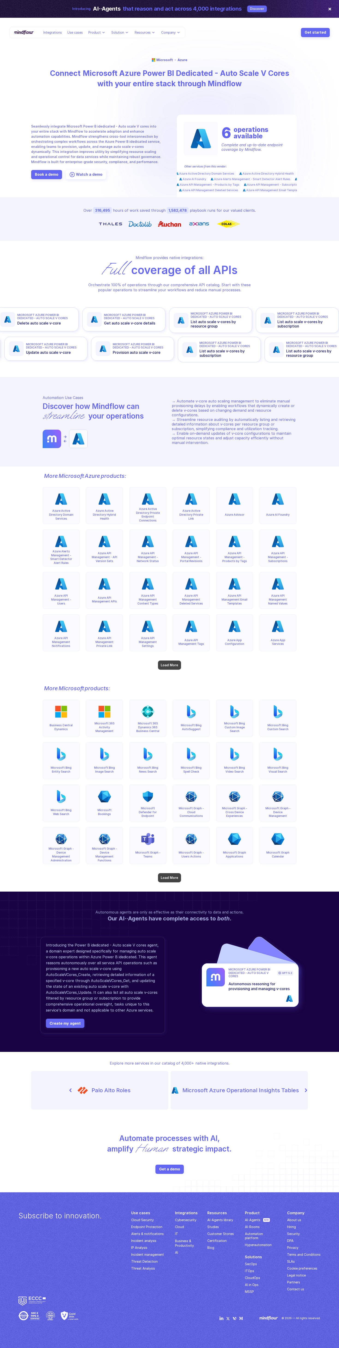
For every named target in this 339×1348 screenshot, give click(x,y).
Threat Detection (144, 1261)
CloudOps (252, 1278)
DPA (290, 1241)
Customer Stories (220, 1234)
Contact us (295, 1289)
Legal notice (296, 1275)
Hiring (291, 1227)
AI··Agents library (220, 1220)
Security (293, 1234)
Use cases (75, 32)
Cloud (179, 1227)
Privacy (292, 1248)
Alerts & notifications (147, 1234)
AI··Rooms (252, 1227)
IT (176, 1234)
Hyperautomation (258, 1245)
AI (176, 1252)
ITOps (249, 1271)
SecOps (251, 1264)
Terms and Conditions (304, 1254)
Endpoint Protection (146, 1227)
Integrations (52, 32)
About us (294, 1220)
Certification (217, 1241)
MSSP (249, 1292)
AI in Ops (252, 1285)
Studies (213, 1227)
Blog (210, 1248)
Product (94, 32)
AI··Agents (252, 1220)
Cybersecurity (185, 1220)
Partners (293, 1282)
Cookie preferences (302, 1268)
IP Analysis (139, 1248)
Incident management (147, 1254)
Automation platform (254, 1236)
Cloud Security (142, 1220)
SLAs (291, 1261)
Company (168, 32)
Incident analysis (143, 1241)
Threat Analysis (143, 1268)
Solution (117, 32)
